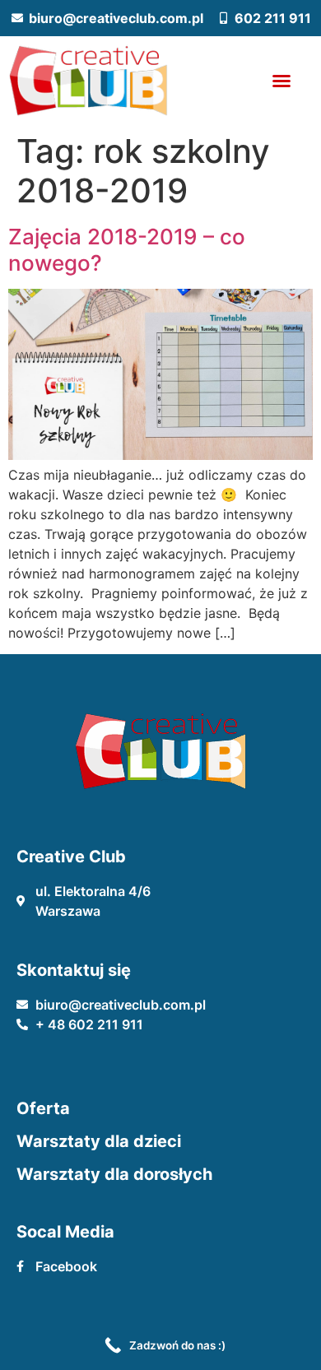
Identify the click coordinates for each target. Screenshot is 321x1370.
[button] (281, 80)
